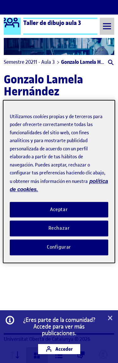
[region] (59, 181)
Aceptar (59, 209)
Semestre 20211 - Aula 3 (29, 61)
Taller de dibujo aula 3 (52, 23)
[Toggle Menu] (107, 26)
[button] (110, 63)
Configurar (59, 247)
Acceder (63, 349)
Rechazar (59, 228)
